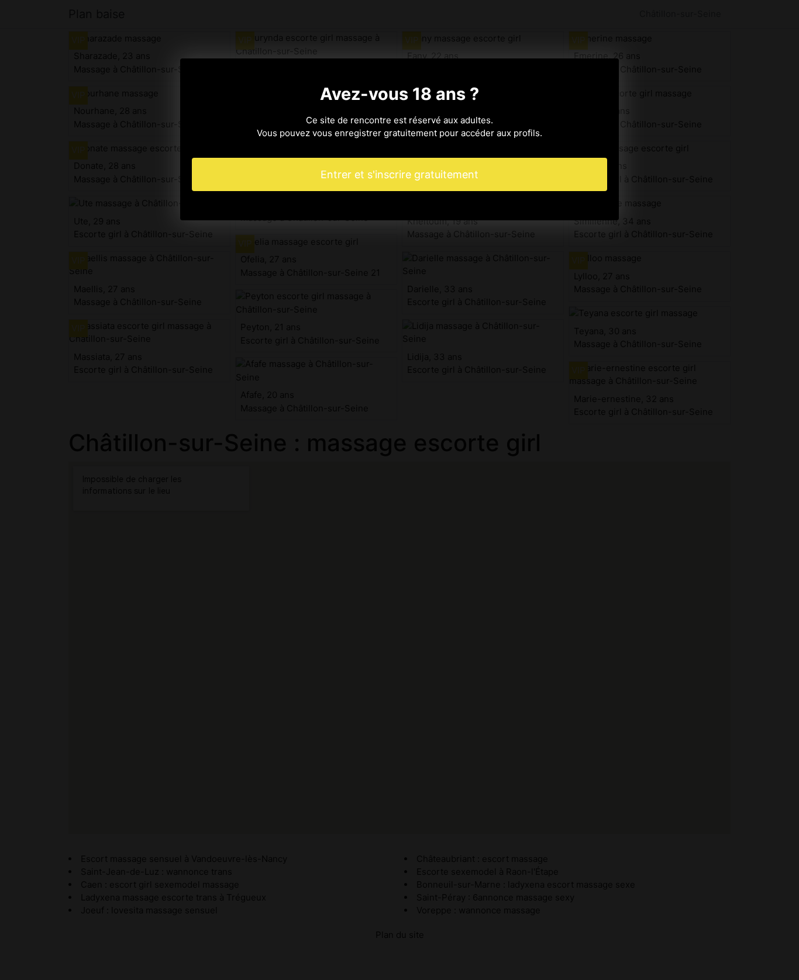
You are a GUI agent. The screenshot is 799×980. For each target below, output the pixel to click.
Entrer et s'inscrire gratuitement (399, 174)
